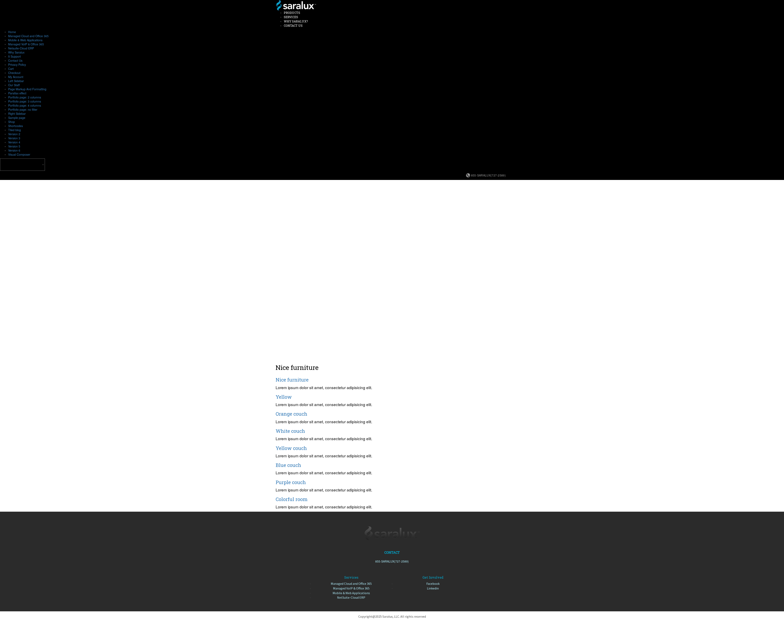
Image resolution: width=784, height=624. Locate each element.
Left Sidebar (16, 81)
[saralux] (296, 5)
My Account (15, 77)
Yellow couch (291, 448)
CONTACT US (293, 26)
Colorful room (291, 499)
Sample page (16, 118)
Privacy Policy (17, 65)
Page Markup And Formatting (27, 89)
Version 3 (14, 138)
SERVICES (291, 17)
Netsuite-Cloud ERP (21, 48)
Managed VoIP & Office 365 (26, 44)
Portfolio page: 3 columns (24, 101)
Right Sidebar (17, 114)
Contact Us (15, 60)
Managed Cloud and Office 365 (28, 36)
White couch (290, 431)
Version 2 (14, 134)
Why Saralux (16, 52)
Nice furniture (292, 379)
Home (12, 32)
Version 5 (14, 146)
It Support (14, 56)
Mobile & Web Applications (25, 40)
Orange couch (291, 414)
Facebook (433, 584)
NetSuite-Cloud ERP (351, 597)
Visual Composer (19, 154)
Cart (11, 69)
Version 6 (14, 150)
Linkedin (433, 588)
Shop (11, 122)
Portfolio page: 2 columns (24, 97)
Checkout (14, 73)
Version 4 (14, 142)
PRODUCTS (292, 13)
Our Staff (14, 85)
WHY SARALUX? (296, 21)
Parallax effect (17, 93)
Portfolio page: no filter (22, 109)
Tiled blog (14, 130)
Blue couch (288, 465)
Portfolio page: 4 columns (24, 105)
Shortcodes (15, 126)
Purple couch (291, 482)
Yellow (284, 397)
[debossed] (392, 533)
